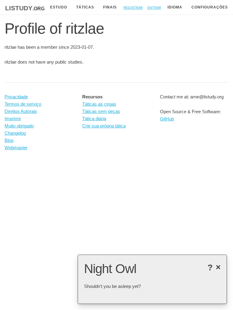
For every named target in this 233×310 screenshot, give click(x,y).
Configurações (209, 7)
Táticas (85, 7)
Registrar (133, 7)
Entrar (154, 7)
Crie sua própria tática (104, 125)
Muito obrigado (19, 125)
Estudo (58, 7)
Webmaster (16, 147)
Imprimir (13, 118)
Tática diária (94, 118)
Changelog (15, 133)
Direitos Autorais (21, 111)
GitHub (167, 118)
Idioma (174, 7)
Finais (110, 7)
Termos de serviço (23, 104)
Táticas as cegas (99, 104)
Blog (9, 140)
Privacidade (16, 96)
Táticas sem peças (101, 111)
